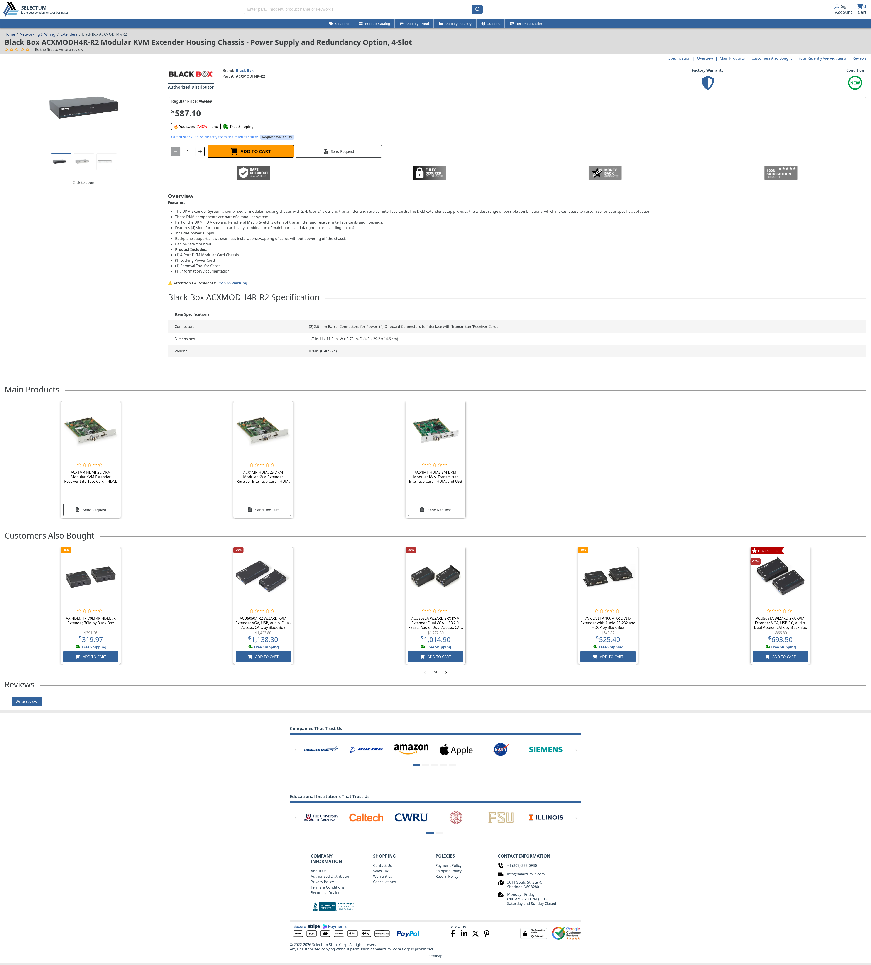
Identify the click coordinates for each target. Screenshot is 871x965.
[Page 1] (61, 161)
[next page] (446, 672)
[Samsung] (546, 749)
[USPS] (501, 749)
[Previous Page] (295, 750)
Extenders (68, 34)
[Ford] (456, 749)
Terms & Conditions (328, 887)
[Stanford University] (411, 817)
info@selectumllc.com (526, 874)
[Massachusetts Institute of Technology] (321, 817)
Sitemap (435, 955)
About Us (319, 870)
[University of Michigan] (546, 817)
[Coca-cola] (366, 749)
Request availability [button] (277, 137)
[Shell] (411, 749)
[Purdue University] (366, 817)
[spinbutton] (188, 151)
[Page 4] (443, 765)
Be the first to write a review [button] (59, 49)
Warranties (382, 876)
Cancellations (384, 881)
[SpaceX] (321, 749)
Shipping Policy (449, 870)
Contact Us (382, 865)
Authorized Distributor (330, 876)
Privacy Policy (322, 881)
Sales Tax (381, 870)
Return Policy (447, 876)
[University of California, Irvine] (456, 817)
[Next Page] (576, 750)
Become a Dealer (325, 892)
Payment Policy (449, 865)
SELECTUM (34, 7)
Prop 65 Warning (232, 282)
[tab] (61, 161)
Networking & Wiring (37, 34)
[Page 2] (425, 765)
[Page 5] (452, 765)
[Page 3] (434, 765)
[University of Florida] (501, 817)
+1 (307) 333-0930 (522, 865)
